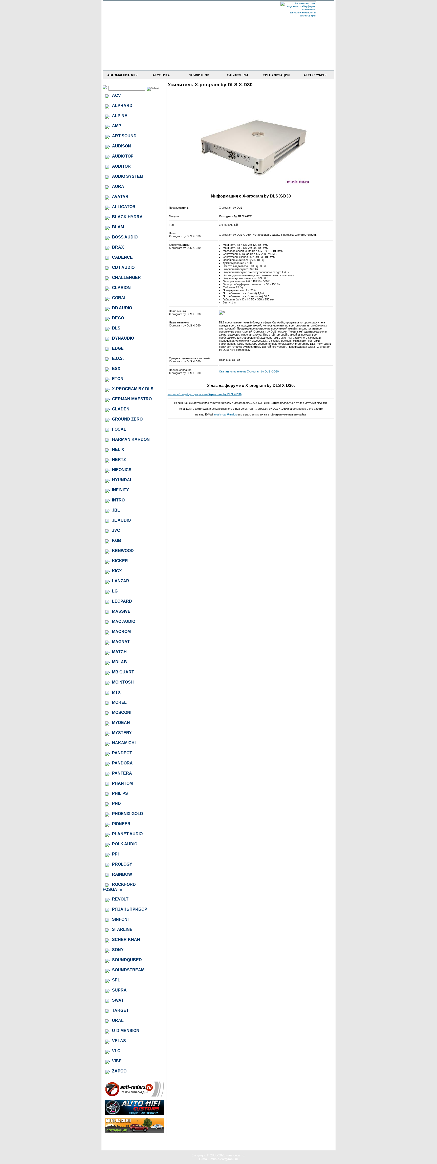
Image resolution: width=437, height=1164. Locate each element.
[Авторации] (134, 1132)
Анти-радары (122, 57)
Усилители (199, 75)
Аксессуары (314, 75)
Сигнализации (276, 75)
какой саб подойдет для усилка (205, 394)
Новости (122, 13)
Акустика (161, 75)
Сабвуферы (237, 75)
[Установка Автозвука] (134, 1113)
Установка (122, 50)
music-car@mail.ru (225, 414)
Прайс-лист (122, 20)
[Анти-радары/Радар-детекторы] (134, 1095)
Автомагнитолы (122, 75)
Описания (122, 42)
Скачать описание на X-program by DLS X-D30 (249, 371)
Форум (122, 28)
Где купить (122, 35)
